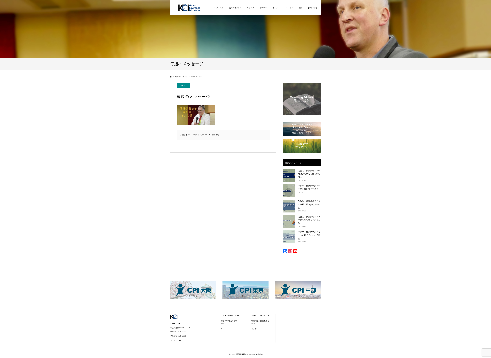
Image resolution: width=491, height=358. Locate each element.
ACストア (289, 8)
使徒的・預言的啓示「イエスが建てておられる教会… (309, 235)
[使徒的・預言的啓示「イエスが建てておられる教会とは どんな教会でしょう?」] (289, 236)
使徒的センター (235, 8)
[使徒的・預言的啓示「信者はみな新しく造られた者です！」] (289, 175)
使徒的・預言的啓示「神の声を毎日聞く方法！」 (309, 187)
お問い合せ (312, 8)
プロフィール (218, 8)
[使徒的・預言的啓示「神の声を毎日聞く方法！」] (289, 190)
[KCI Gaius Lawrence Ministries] (189, 8)
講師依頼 (263, 8)
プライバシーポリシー (230, 315)
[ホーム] (171, 77)
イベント (276, 8)
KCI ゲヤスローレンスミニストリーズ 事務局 (203, 135)
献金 (300, 8)
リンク (223, 329)
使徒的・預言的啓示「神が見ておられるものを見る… (309, 220)
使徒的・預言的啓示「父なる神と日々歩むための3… (309, 204)
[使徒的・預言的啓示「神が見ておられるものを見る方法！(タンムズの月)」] (289, 221)
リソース (250, 8)
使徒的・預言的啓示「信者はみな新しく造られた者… (309, 173)
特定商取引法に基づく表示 (230, 322)
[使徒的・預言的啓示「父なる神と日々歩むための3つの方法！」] (289, 206)
